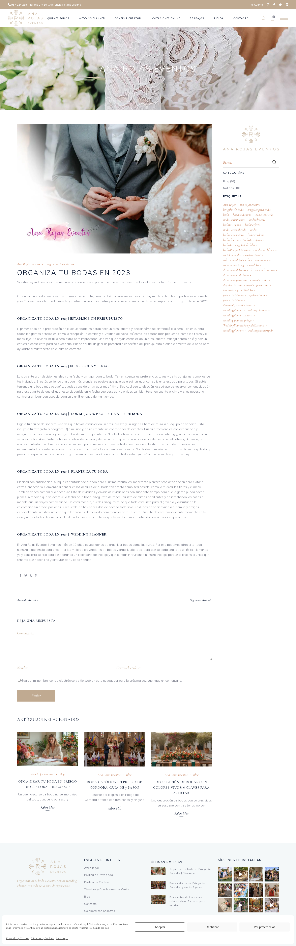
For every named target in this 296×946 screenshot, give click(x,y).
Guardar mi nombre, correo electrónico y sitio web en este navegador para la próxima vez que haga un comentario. (101, 680)
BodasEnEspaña (252, 240)
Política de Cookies (97, 882)
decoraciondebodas (234, 270)
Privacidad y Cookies (17, 938)
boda (226, 215)
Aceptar (160, 927)
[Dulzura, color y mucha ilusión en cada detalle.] (241, 890)
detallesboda (260, 280)
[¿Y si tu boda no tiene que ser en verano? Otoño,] (256, 905)
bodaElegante (257, 220)
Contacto (90, 904)
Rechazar (212, 927)
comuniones (261, 260)
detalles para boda (257, 285)
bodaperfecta (252, 225)
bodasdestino (231, 240)
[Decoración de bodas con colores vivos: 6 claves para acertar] (181, 749)
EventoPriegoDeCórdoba (238, 290)
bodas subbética (264, 250)
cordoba (254, 265)
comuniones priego (234, 265)
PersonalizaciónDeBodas (238, 305)
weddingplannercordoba (237, 315)
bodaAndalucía (242, 215)
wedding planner (257, 310)
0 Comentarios (65, 264)
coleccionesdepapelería (236, 260)
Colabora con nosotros (99, 911)
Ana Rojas (229, 205)
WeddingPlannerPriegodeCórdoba (243, 325)
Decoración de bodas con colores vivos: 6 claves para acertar (181, 787)
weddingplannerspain (260, 330)
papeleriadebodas (233, 295)
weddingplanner (233, 310)
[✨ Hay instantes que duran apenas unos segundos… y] (225, 890)
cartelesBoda (253, 255)
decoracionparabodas (235, 280)
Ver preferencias (264, 927)
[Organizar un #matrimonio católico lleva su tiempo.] (256, 890)
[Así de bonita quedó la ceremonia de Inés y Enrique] (241, 874)
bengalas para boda (258, 210)
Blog (48, 264)
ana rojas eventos (250, 205)
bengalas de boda (233, 210)
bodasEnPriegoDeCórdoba (239, 245)
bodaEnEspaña (232, 225)
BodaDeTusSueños (234, 220)
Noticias (228, 188)
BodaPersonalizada (234, 230)
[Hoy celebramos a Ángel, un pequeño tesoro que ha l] (272, 905)
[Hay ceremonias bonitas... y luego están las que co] (241, 905)
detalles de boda (232, 285)
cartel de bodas (232, 255)
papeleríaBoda (256, 295)
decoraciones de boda (236, 275)
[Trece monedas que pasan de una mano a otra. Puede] (225, 905)
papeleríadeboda (233, 300)
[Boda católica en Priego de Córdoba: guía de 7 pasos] (114, 749)
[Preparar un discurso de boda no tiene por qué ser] (256, 874)
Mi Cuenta (257, 4)
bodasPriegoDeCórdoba (237, 250)
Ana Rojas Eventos (28, 264)
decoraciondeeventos (262, 270)
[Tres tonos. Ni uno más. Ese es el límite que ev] (272, 890)
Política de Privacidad (98, 875)
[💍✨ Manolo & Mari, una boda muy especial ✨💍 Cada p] (225, 874)
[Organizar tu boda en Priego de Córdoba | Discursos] (47, 749)
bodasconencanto (233, 235)
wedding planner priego (237, 320)
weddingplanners (233, 330)
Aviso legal (62, 938)
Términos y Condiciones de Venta (106, 889)
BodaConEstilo (264, 215)
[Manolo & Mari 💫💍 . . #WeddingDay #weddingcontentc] (272, 874)
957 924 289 (19, 4)
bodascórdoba (256, 235)
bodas (253, 230)
